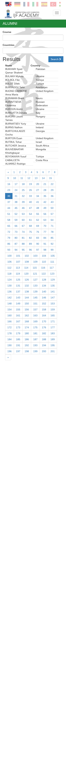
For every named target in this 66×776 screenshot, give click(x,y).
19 (30, 184)
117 (52, 267)
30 (8, 196)
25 (23, 190)
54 (30, 214)
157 (35, 309)
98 (44, 249)
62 (37, 220)
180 (27, 333)
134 (44, 285)
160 (9, 315)
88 (23, 243)
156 (27, 309)
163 (35, 315)
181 (35, 333)
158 (44, 309)
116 (43, 267)
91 (44, 243)
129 (53, 279)
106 (9, 261)
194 (44, 345)
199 (35, 351)
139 (35, 291)
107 (18, 261)
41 (37, 202)
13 (36, 178)
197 (18, 351)
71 (52, 225)
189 (53, 339)
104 (44, 255)
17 (16, 184)
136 (9, 291)
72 (8, 231)
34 (37, 196)
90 (37, 243)
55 (37, 214)
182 (44, 333)
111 (52, 261)
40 (30, 202)
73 (16, 231)
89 (30, 243)
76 (37, 231)
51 (8, 214)
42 (44, 202)
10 (14, 178)
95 (23, 249)
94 (16, 249)
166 (9, 321)
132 (27, 285)
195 (53, 345)
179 (18, 333)
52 (16, 214)
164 (44, 315)
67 (23, 225)
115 (35, 267)
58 (8, 220)
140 (44, 291)
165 (53, 315)
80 (16, 237)
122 (44, 273)
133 (35, 285)
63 (44, 220)
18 (23, 184)
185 (18, 339)
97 (37, 249)
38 (16, 202)
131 (18, 285)
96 (30, 249)
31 (16, 196)
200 (44, 351)
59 (16, 220)
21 (44, 184)
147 (53, 297)
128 (44, 279)
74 (23, 231)
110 (44, 261)
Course (7, 32)
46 (23, 208)
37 (8, 202)
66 (16, 225)
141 (53, 291)
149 (18, 303)
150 (27, 303)
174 (27, 327)
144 (27, 297)
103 (35, 255)
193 (35, 345)
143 (18, 297)
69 (37, 225)
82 (30, 237)
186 (27, 339)
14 (43, 178)
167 (18, 321)
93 (8, 249)
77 (44, 231)
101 (18, 255)
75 (30, 231)
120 (26, 273)
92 (52, 243)
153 (53, 303)
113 (18, 267)
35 (44, 196)
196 (9, 351)
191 (18, 345)
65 (8, 225)
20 (37, 184)
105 (53, 255)
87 (16, 243)
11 (21, 178)
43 (52, 202)
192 (27, 345)
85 (52, 237)
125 (18, 279)
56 (44, 214)
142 (9, 297)
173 (18, 327)
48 (37, 208)
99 (52, 249)
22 (52, 184)
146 (44, 297)
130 (9, 285)
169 (35, 321)
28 (44, 190)
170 (44, 321)
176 (44, 327)
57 (52, 214)
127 (35, 279)
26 (30, 190)
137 (18, 291)
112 (9, 267)
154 (9, 309)
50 (52, 208)
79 (8, 237)
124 (9, 279)
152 (44, 303)
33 (30, 196)
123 (52, 273)
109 (35, 261)
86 (8, 243)
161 (18, 315)
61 (30, 220)
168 (27, 321)
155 (18, 309)
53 (23, 214)
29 (52, 190)
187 (35, 339)
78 (52, 231)
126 (27, 279)
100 (9, 255)
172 (9, 327)
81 (23, 237)
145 (35, 297)
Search (55, 59)
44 (8, 208)
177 (53, 327)
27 (37, 190)
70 (44, 225)
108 (27, 261)
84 (44, 237)
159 (53, 309)
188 (44, 339)
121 (35, 273)
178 (9, 333)
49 (44, 208)
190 (9, 345)
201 (53, 351)
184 (9, 339)
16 (8, 184)
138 (27, 291)
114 (26, 267)
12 (28, 178)
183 (53, 333)
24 (16, 190)
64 (52, 220)
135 (53, 285)
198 (27, 351)
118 (9, 273)
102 (27, 255)
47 (30, 208)
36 (52, 196)
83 (37, 237)
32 (23, 196)
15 (50, 178)
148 (9, 303)
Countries (8, 45)
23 (8, 190)
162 (27, 315)
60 (23, 220)
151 (35, 303)
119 (18, 273)
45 (16, 208)
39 (23, 202)
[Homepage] (27, 13)
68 (30, 225)
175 (35, 327)
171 (53, 321)
